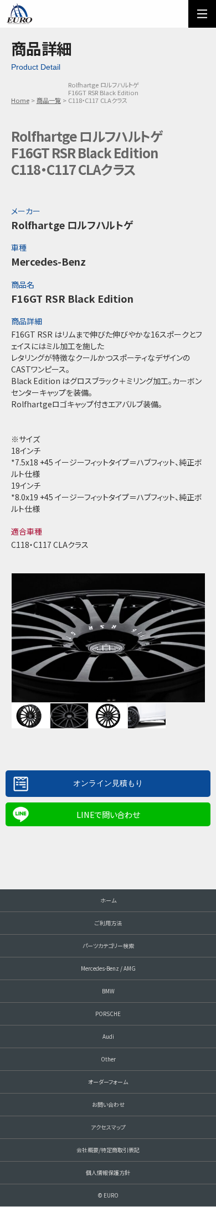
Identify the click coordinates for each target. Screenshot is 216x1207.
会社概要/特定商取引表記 (108, 1150)
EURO (19, 14)
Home (20, 100)
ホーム (108, 900)
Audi (108, 1036)
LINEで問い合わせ (108, 814)
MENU (202, 14)
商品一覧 (49, 100)
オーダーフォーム (108, 1082)
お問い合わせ (108, 1104)
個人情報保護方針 (108, 1172)
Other (108, 1059)
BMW (108, 991)
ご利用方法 (108, 923)
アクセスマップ (108, 1127)
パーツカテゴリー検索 (108, 945)
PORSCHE (108, 1013)
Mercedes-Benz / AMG (108, 968)
